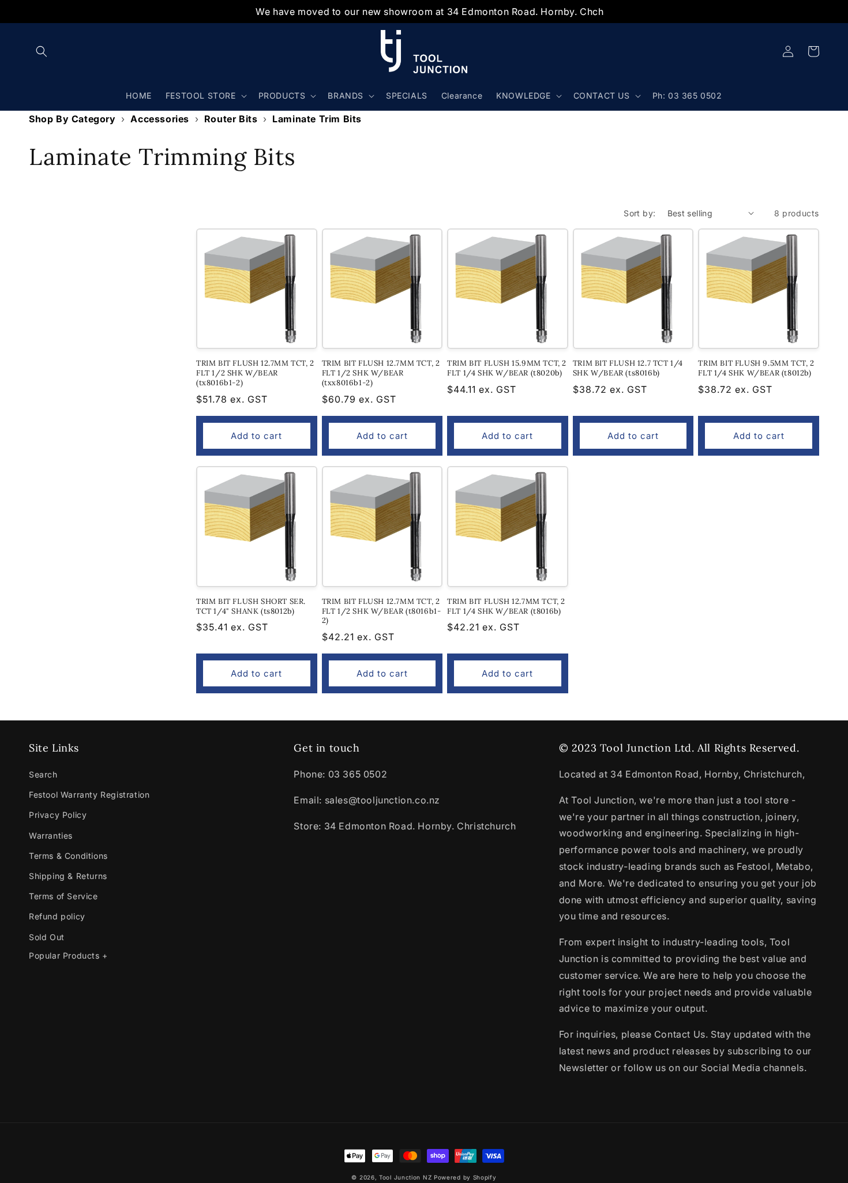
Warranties (51, 835)
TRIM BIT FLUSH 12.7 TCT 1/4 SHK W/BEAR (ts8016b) (628, 368)
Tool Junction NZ (405, 1177)
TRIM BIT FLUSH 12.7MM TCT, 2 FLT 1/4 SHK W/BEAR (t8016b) (506, 606)
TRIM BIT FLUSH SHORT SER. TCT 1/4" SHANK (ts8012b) (251, 606)
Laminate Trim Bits (317, 119)
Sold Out (47, 937)
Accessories (159, 119)
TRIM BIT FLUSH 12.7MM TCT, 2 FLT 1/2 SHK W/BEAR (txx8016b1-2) (381, 373)
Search (43, 774)
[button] (41, 51)
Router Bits (231, 119)
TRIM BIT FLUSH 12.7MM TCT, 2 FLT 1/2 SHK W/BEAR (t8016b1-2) (381, 611)
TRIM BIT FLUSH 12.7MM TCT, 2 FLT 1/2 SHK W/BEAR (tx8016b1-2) (255, 373)
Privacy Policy (58, 815)
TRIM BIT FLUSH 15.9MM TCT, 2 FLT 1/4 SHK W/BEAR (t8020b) (506, 368)
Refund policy (57, 916)
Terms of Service (63, 896)
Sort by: (639, 213)
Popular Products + (68, 955)
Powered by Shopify (465, 1177)
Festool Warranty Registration (89, 794)
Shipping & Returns (68, 876)
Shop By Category (72, 119)
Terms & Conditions (68, 856)
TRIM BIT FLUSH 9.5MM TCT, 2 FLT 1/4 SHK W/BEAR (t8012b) (756, 368)
